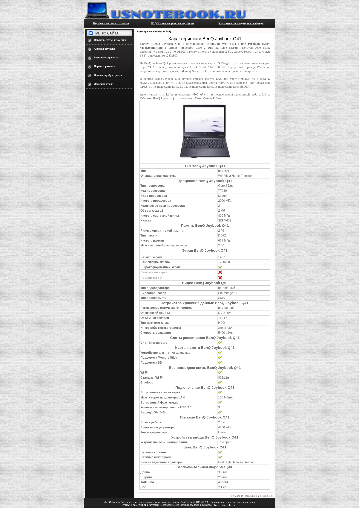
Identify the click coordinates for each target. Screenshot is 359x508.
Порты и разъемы (105, 66)
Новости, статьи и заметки (110, 40)
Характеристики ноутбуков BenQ (154, 31)
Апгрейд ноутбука (104, 48)
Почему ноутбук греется (108, 75)
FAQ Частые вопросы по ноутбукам (172, 23)
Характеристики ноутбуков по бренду (240, 23)
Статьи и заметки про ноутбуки (140, 505)
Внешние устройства (106, 57)
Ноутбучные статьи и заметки (111, 23)
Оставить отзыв (103, 84)
